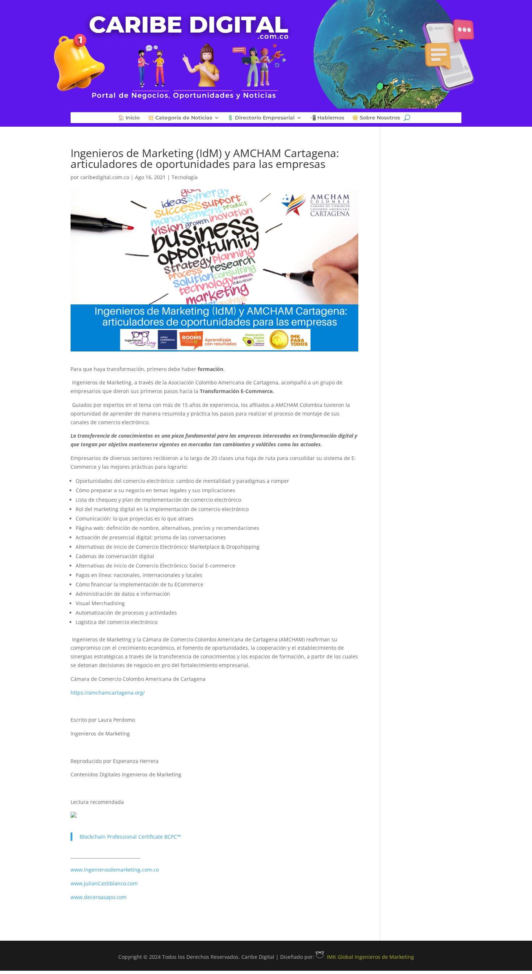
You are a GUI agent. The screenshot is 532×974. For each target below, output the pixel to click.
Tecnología (185, 177)
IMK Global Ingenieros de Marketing (370, 956)
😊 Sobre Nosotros (376, 118)
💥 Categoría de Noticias (180, 118)
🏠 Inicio (129, 118)
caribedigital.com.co (104, 177)
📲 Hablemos (327, 118)
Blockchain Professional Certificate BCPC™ (130, 836)
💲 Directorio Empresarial (261, 118)
